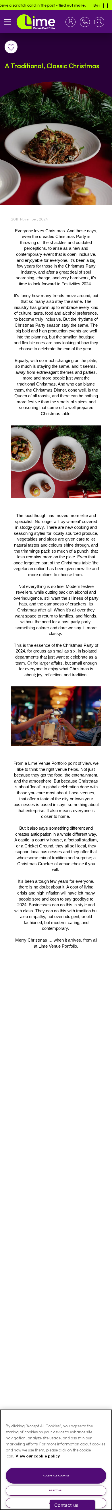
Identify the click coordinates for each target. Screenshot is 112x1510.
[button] (99, 22)
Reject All (56, 1490)
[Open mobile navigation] (7, 22)
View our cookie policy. (38, 1456)
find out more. (62, 5)
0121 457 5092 (84, 22)
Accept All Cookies (56, 1475)
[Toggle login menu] (71, 22)
